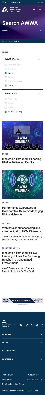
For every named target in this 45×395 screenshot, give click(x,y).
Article (6, 223)
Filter (5, 52)
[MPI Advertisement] (22, 300)
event (5, 154)
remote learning (11, 248)
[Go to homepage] (9, 323)
